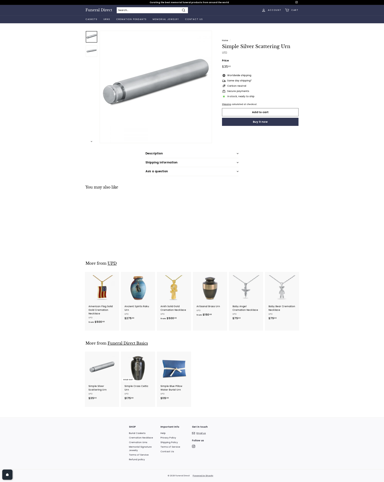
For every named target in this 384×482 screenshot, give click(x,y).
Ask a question (157, 171)
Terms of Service (139, 454)
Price (225, 60)
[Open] (7, 475)
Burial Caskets (137, 433)
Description (154, 153)
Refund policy (137, 459)
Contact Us (194, 19)
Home (225, 40)
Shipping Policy (169, 442)
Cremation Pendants (131, 19)
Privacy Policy (168, 437)
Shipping (226, 104)
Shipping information (162, 162)
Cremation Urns (138, 442)
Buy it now (260, 122)
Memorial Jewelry (166, 19)
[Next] (92, 140)
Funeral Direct (99, 10)
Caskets (92, 19)
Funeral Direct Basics (128, 343)
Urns (107, 19)
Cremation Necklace (141, 437)
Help (163, 433)
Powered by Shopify (203, 475)
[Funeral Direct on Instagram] (193, 446)
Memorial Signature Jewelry (140, 448)
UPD (224, 52)
